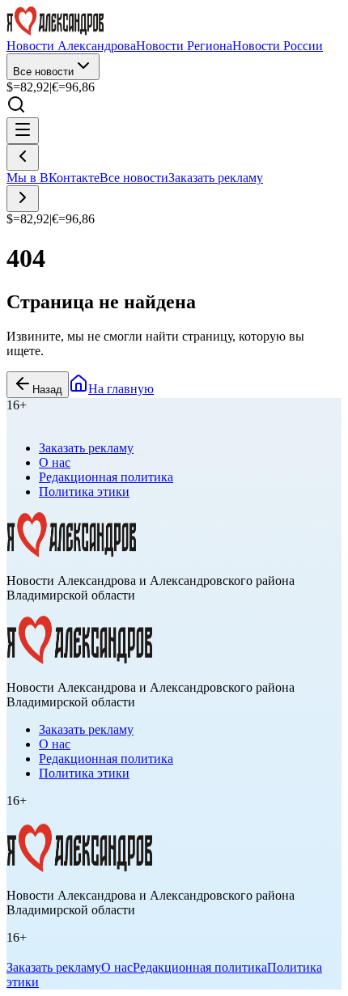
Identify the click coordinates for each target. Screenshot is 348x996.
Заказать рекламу (215, 177)
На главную (121, 389)
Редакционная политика (106, 477)
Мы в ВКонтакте (53, 177)
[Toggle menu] (22, 130)
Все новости (43, 72)
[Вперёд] (22, 198)
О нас (54, 462)
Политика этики (84, 491)
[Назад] (22, 157)
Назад (47, 390)
